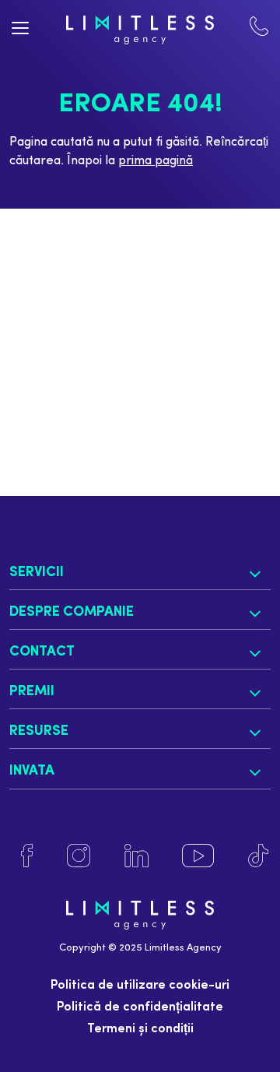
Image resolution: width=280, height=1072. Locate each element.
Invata (31, 771)
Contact (42, 652)
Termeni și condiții (140, 1029)
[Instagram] (78, 855)
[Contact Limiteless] (259, 30)
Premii (31, 691)
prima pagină (155, 161)
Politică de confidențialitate (140, 1007)
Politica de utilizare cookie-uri (140, 985)
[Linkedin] (136, 855)
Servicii (36, 572)
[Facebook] (27, 855)
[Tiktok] (258, 855)
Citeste (75, 413)
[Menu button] (21, 27)
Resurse (38, 731)
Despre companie (71, 612)
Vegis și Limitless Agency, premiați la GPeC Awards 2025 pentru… (136, 343)
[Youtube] (198, 855)
